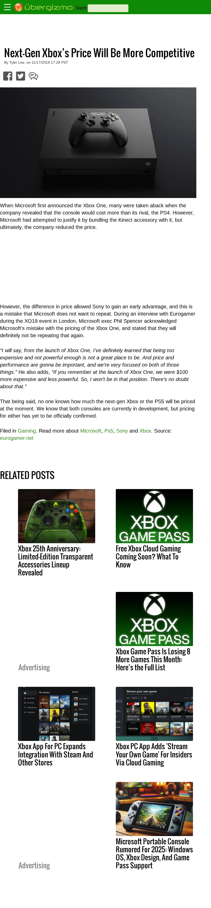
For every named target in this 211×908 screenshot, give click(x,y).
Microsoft (90, 431)
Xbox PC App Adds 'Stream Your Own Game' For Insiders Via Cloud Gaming (154, 754)
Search (81, 8)
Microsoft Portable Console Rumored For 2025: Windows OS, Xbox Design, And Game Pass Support (154, 853)
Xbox (145, 431)
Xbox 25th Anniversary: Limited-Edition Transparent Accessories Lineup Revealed (55, 560)
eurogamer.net (16, 438)
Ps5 (108, 431)
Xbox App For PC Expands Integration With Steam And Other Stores (55, 754)
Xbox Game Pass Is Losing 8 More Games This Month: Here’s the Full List (153, 659)
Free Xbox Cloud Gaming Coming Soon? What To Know (148, 556)
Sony (122, 431)
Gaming (27, 431)
